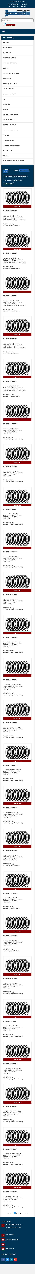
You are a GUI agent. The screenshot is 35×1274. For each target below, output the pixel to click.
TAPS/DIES (6, 135)
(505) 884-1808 (14, 4)
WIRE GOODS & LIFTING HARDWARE (13, 161)
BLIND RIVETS (7, 53)
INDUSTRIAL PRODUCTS (10, 83)
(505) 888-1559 (10, 1249)
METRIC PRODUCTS (8, 89)
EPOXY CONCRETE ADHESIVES (11, 73)
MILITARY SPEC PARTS (9, 94)
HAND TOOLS (7, 78)
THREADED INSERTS (8, 140)
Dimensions (22, 171)
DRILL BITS (6, 68)
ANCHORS (6, 42)
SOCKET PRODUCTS (8, 119)
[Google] (15, 1259)
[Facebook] (3, 1259)
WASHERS (6, 156)
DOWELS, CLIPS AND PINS (10, 63)
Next (26, 1213)
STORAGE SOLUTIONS (9, 125)
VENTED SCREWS (8, 150)
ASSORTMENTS (7, 47)
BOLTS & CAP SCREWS (9, 58)
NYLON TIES (6, 104)
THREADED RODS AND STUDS (11, 145)
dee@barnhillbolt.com (12, 1240)
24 (4, 172)
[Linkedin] (11, 1259)
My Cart (24, 4)
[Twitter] (7, 1259)
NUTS (4, 99)
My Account (14, 6)
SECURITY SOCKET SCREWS (10, 114)
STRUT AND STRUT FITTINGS (11, 130)
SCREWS (5, 109)
